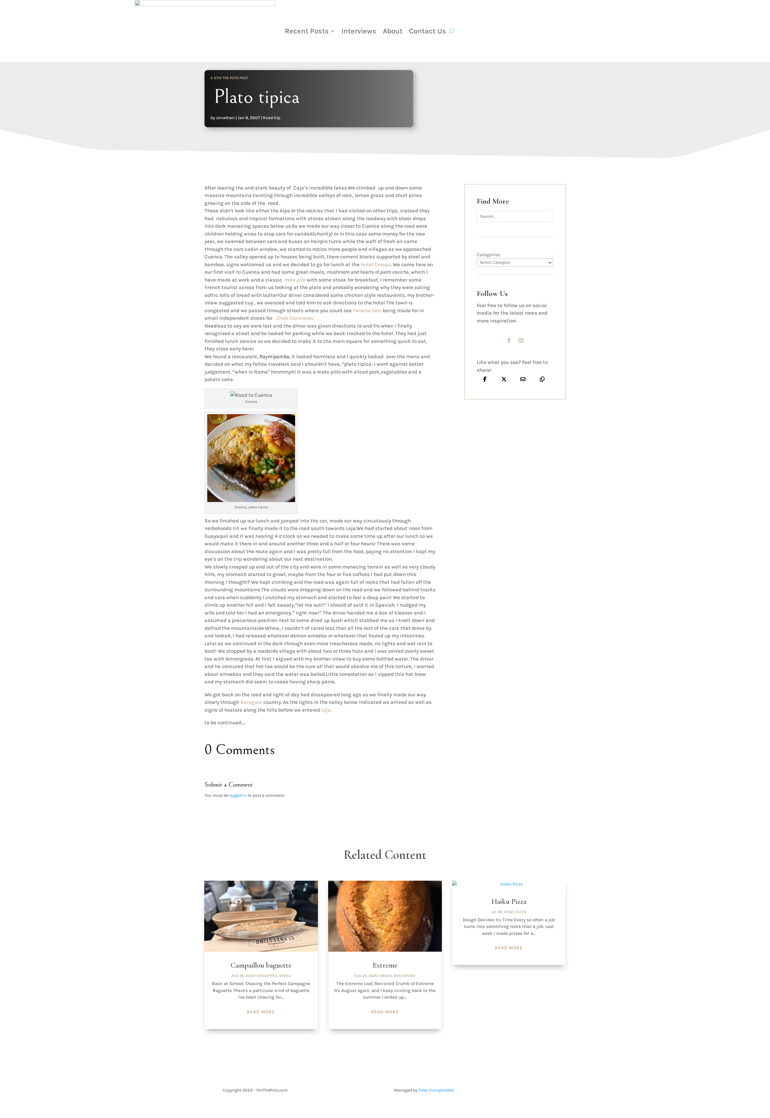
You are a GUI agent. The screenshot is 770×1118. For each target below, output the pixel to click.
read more (261, 1012)
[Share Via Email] (523, 379)
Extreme (385, 965)
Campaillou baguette (261, 965)
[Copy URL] (542, 379)
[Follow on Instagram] (521, 340)
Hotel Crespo (375, 264)
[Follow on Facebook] (509, 340)
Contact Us (427, 31)
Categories (488, 254)
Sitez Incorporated (436, 1090)
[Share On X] (504, 379)
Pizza (521, 912)
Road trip (271, 117)
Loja (326, 710)
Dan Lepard (404, 976)
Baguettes (267, 976)
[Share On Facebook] (485, 379)
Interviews (358, 31)
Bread (285, 976)
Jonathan (225, 117)
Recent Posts (307, 31)
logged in (238, 795)
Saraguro (250, 702)
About (392, 31)
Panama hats (368, 310)
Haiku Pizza (508, 901)
